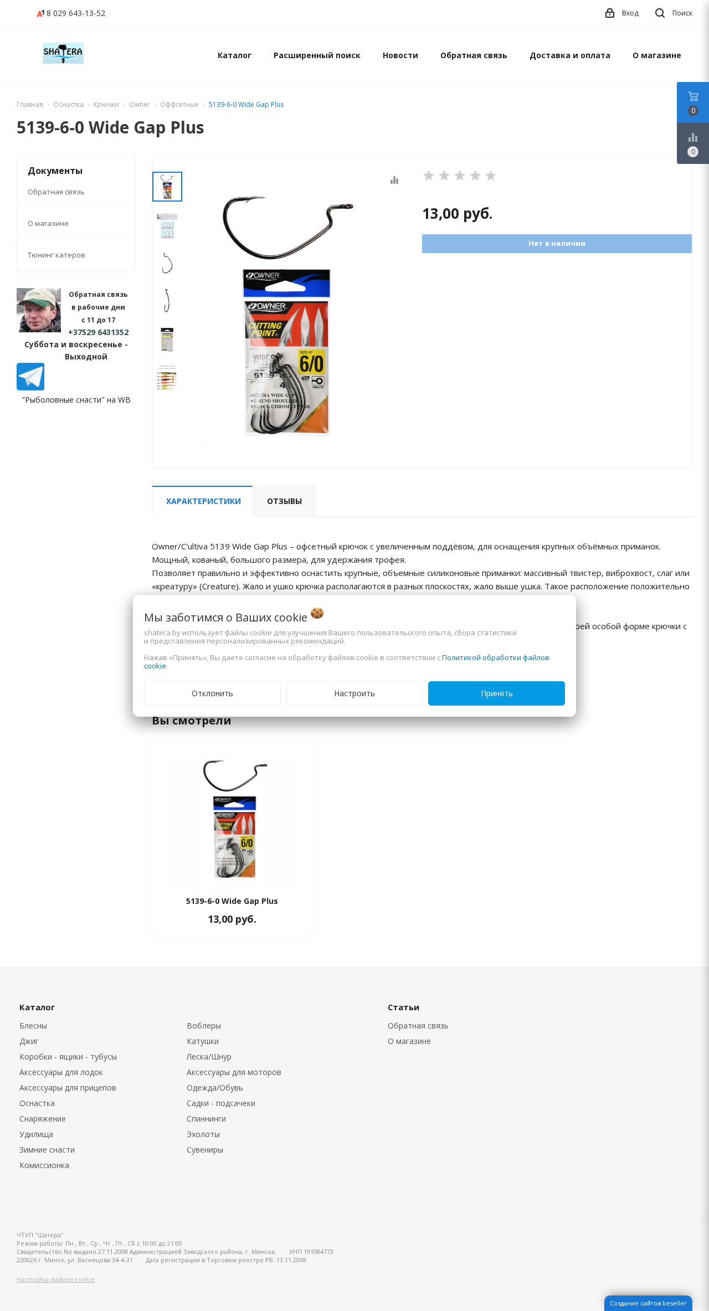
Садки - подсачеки (221, 1103)
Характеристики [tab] (203, 501)
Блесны (33, 1025)
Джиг (29, 1041)
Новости (400, 55)
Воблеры (204, 1025)
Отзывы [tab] (284, 501)
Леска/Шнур (209, 1056)
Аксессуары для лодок (61, 1072)
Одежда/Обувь (215, 1087)
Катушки (203, 1041)
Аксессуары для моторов (234, 1072)
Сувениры (205, 1149)
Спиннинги (206, 1118)
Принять (497, 693)
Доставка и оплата (570, 55)
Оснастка (37, 1103)
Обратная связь (473, 55)
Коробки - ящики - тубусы (68, 1056)
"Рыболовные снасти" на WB (76, 399)
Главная (30, 104)
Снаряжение (42, 1118)
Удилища (36, 1134)
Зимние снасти (47, 1149)
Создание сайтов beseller (648, 1303)
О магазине (657, 55)
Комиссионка (44, 1165)
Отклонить (212, 693)
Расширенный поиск (317, 55)
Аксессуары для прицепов (67, 1087)
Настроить (354, 693)
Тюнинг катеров (56, 255)
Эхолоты (203, 1134)
